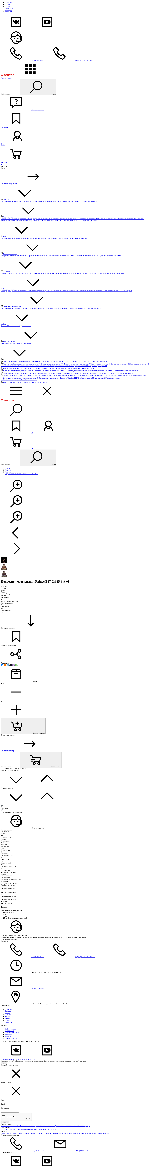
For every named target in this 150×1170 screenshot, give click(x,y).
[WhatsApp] (16, 665)
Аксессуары (27, 343)
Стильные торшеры (116, 273)
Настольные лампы (26, 1126)
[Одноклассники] (5, 665)
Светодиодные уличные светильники (15, 291)
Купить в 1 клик (56, 767)
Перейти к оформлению (9, 184)
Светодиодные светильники (39, 219)
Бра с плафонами (54, 238)
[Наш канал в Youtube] (47, 29)
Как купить (9, 8)
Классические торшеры (99, 273)
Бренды (7, 1018)
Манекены (11, 326)
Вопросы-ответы (11, 1038)
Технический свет (21, 220)
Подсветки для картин (90, 220)
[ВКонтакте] (2, 665)
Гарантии (8, 10)
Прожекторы (126, 291)
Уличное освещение (47, 1126)
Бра (18, 1126)
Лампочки (4, 343)
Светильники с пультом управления (14, 219)
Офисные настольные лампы (39, 256)
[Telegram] (8, 665)
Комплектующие (84, 1126)
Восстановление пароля (41, 1133)
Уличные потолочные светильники (66, 291)
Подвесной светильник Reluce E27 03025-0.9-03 (21, 474)
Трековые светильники (127, 219)
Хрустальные (44, 201)
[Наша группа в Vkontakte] (16, 29)
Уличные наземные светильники (93, 291)
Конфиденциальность (90, 1133)
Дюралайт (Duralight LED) (49, 308)
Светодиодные (7, 201)
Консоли (4, 326)
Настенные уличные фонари (41, 291)
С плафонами (66, 201)
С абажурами (78, 201)
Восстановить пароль (12, 1032)
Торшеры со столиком (63, 273)
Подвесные (20, 201)
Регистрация (9, 1031)
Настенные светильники (88, 219)
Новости (8, 1020)
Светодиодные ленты (9, 308)
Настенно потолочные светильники (65, 219)
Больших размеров (91, 201)
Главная (7, 468)
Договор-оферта (29, 1059)
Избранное (8, 1034)
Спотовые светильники (108, 219)
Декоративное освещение (64, 1126)
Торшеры (36, 1126)
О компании (9, 2)
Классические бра (82, 238)
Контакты (8, 12)
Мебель (75, 1126)
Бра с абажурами (39, 238)
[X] (10, 665)
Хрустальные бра (24, 238)
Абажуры (18, 343)
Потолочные (32, 201)
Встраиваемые (35, 220)
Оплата (7, 6)
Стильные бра (68, 238)
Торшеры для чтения (9, 273)
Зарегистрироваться (26, 1133)
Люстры (8, 470)
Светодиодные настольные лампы (63, 256)
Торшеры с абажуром (81, 273)
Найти (54, 94)
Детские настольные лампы (87, 256)
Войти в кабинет (11, 1029)
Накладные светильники (52, 220)
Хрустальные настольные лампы (110, 256)
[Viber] (13, 665)
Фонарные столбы (113, 291)
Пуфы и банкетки (25, 326)
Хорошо (4, 1063)
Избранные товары (57, 1133)
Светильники (12, 1126)
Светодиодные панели (72, 220)
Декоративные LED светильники (72, 308)
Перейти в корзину (7, 751)
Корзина (8, 1036)
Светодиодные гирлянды (28, 308)
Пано (17, 326)
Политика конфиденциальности (12, 1059)
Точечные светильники (10, 366)
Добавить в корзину (38, 733)
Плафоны (11, 343)
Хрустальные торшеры (46, 273)
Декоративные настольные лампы (14, 256)
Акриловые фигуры (93, 308)
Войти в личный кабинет (10, 1133)
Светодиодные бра (9, 238)
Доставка (8, 4)
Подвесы (55, 201)
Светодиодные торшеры (27, 273)
